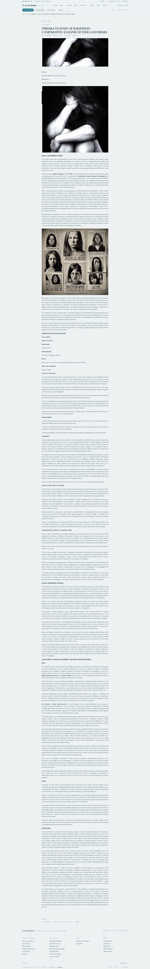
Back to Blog (46, 21)
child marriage (46, 921)
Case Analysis (46, 24)
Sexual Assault (68, 921)
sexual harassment (57, 921)
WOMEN (77, 921)
